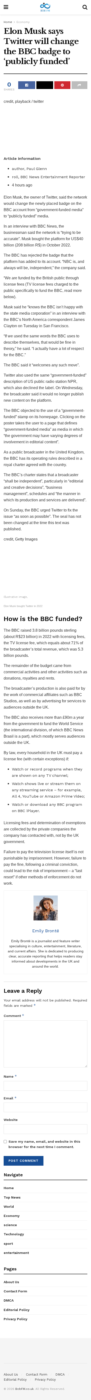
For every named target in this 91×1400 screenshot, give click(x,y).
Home (8, 22)
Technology (14, 1234)
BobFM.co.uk (24, 1389)
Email (10, 1098)
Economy (23, 22)
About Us (11, 1282)
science (10, 1225)
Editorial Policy (17, 1310)
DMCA (9, 1300)
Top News (12, 1197)
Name (10, 1076)
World (9, 1206)
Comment (14, 1015)
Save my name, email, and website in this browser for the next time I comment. (44, 1144)
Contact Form (15, 1291)
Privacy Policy (15, 1319)
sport (8, 1243)
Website (11, 1120)
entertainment (16, 1253)
